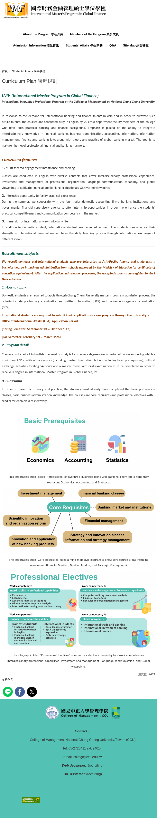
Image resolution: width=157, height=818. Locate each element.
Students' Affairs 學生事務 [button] (84, 45)
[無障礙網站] (31, 799)
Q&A (112, 45)
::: (14, 34)
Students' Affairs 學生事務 (28, 71)
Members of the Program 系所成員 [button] (94, 34)
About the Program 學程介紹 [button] (43, 34)
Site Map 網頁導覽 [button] (136, 45)
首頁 (5, 71)
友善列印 (7, 679)
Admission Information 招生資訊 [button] (36, 45)
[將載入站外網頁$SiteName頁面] (8, 691)
